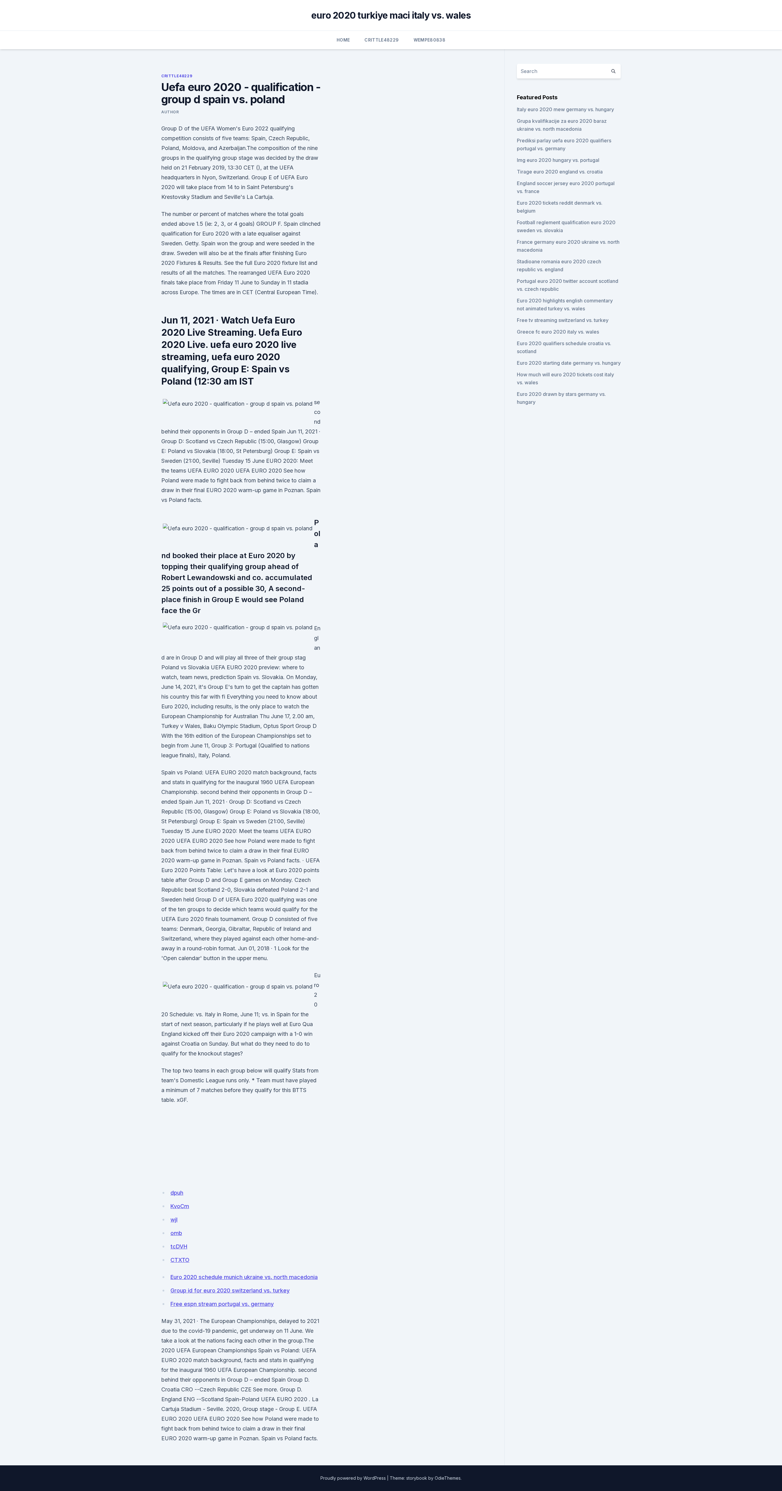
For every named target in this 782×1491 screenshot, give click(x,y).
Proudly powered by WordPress (353, 1478)
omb (176, 1233)
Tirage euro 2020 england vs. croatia (560, 172)
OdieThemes (448, 1478)
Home (343, 39)
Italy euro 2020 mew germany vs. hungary (565, 109)
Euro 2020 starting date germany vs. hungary (569, 363)
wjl (173, 1219)
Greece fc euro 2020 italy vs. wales (558, 332)
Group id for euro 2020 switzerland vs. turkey (230, 1290)
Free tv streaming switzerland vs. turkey (562, 320)
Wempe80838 (430, 39)
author (170, 112)
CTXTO (179, 1260)
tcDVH (178, 1246)
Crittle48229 (381, 39)
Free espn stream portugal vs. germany (222, 1304)
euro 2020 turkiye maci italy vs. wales (391, 15)
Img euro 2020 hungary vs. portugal (558, 160)
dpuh (176, 1193)
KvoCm (179, 1206)
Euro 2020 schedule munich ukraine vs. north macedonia (244, 1277)
